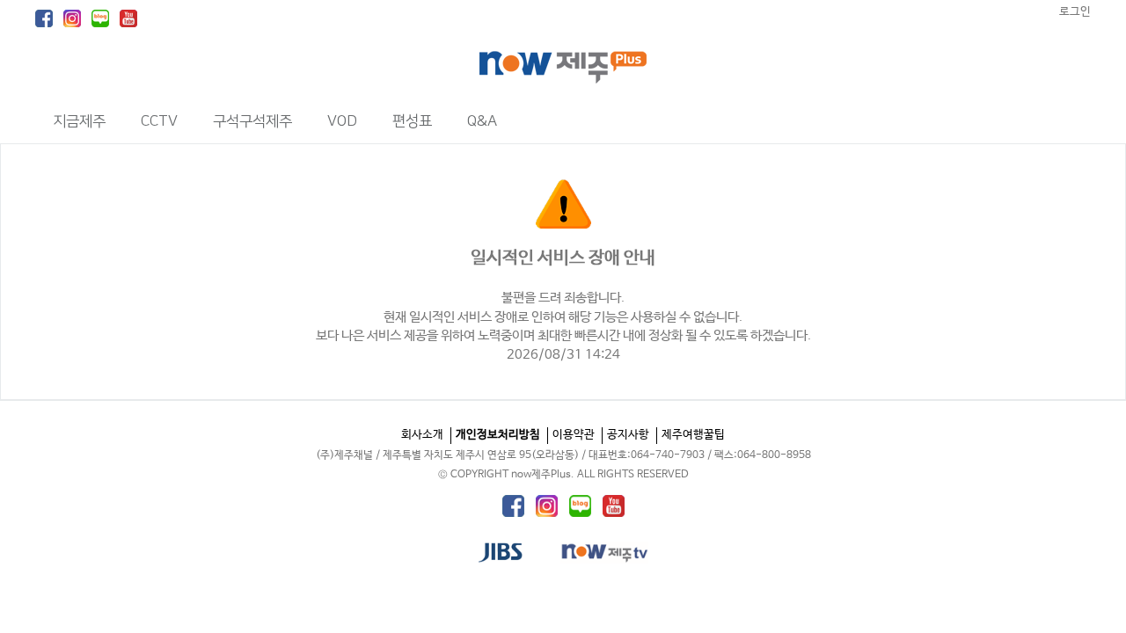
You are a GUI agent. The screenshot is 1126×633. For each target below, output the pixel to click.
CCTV (159, 121)
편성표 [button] (412, 121)
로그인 (1075, 11)
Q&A (482, 121)
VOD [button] (342, 121)
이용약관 (573, 434)
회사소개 (422, 434)
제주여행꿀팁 (693, 434)
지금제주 (79, 121)
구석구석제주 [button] (252, 121)
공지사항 (628, 434)
